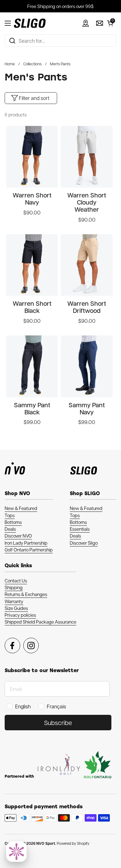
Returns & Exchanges (26, 594)
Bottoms (13, 522)
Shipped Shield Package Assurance (40, 622)
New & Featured (21, 508)
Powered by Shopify (73, 843)
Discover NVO (18, 536)
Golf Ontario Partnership (29, 549)
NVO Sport (45, 843)
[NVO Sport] (30, 23)
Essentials (80, 529)
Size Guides (16, 608)
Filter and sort (34, 98)
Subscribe (58, 723)
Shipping (14, 587)
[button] (110, 23)
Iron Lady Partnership (26, 543)
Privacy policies (20, 615)
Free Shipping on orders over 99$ (60, 6)
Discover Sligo (84, 543)
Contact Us (16, 580)
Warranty (14, 601)
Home (10, 63)
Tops (10, 515)
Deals (10, 529)
